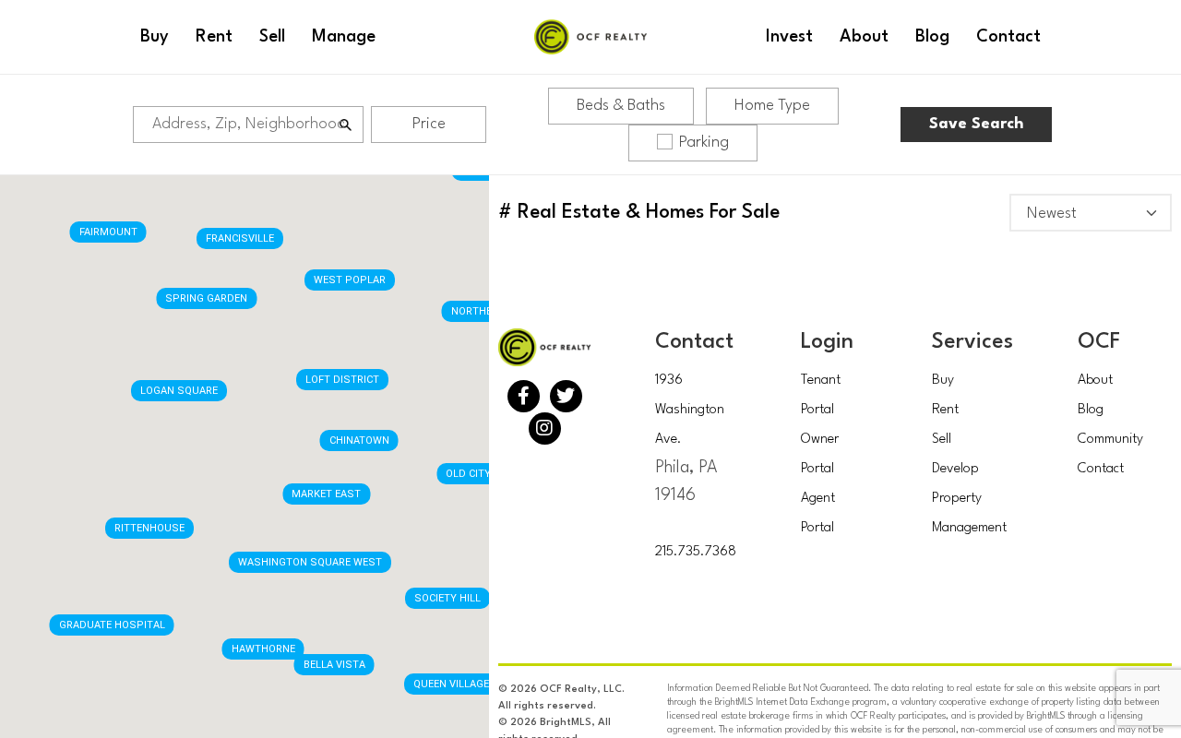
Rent (945, 410)
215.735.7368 (695, 552)
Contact (1101, 469)
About (1095, 380)
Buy (943, 380)
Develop (955, 469)
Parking (704, 142)
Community (1110, 439)
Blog (1090, 410)
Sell (941, 439)
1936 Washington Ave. (689, 410)
